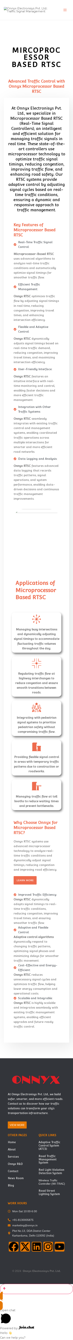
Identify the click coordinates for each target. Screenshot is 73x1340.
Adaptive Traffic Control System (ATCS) (49, 1145)
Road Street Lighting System (49, 1192)
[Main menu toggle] (65, 10)
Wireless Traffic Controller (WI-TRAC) (52, 1182)
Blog (11, 1185)
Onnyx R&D (15, 1163)
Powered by (9, 1328)
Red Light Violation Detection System (51, 1171)
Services (13, 1156)
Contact (13, 1171)
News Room (16, 1178)
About (12, 1149)
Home (12, 1142)
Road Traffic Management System (47, 1159)
